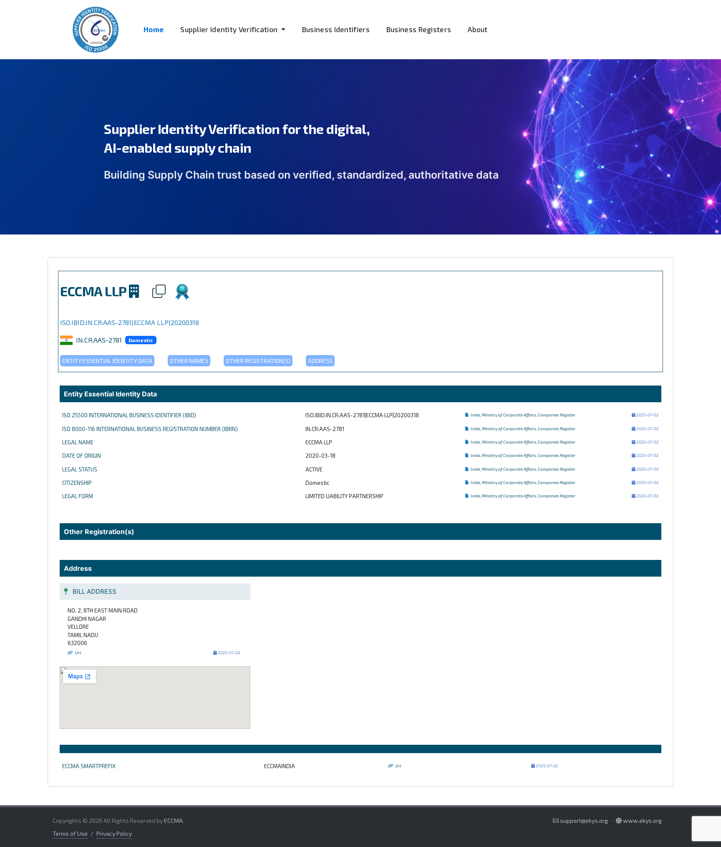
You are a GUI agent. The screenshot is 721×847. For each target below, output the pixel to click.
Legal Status (79, 469)
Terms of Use (70, 833)
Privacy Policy (114, 833)
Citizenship (77, 482)
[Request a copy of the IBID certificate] (182, 291)
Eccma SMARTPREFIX (89, 766)
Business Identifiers (336, 29)
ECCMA (173, 820)
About (478, 29)
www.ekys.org (642, 820)
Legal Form (77, 496)
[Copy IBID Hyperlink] (162, 291)
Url (78, 652)
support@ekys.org (584, 820)
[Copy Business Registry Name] (467, 414)
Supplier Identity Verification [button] (229, 29)
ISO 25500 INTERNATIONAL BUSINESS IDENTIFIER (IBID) (129, 415)
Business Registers (418, 29)
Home (154, 29)
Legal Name (77, 442)
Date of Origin (81, 455)
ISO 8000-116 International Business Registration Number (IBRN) (150, 429)
